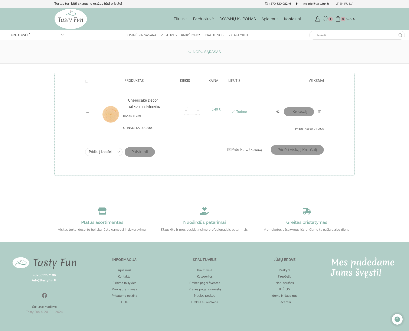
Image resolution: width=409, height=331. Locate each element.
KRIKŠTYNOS (191, 35)
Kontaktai (292, 19)
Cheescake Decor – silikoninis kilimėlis (144, 103)
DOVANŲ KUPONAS (237, 19)
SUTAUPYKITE (238, 35)
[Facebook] (44, 295)
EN (341, 4)
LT (337, 4)
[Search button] (400, 35)
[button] (299, 111)
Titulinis (180, 19)
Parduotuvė (203, 19)
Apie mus (269, 19)
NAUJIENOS (214, 35)
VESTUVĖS (169, 35)
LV (351, 4)
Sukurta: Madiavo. (44, 307)
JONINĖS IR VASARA (141, 35)
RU (346, 4)
